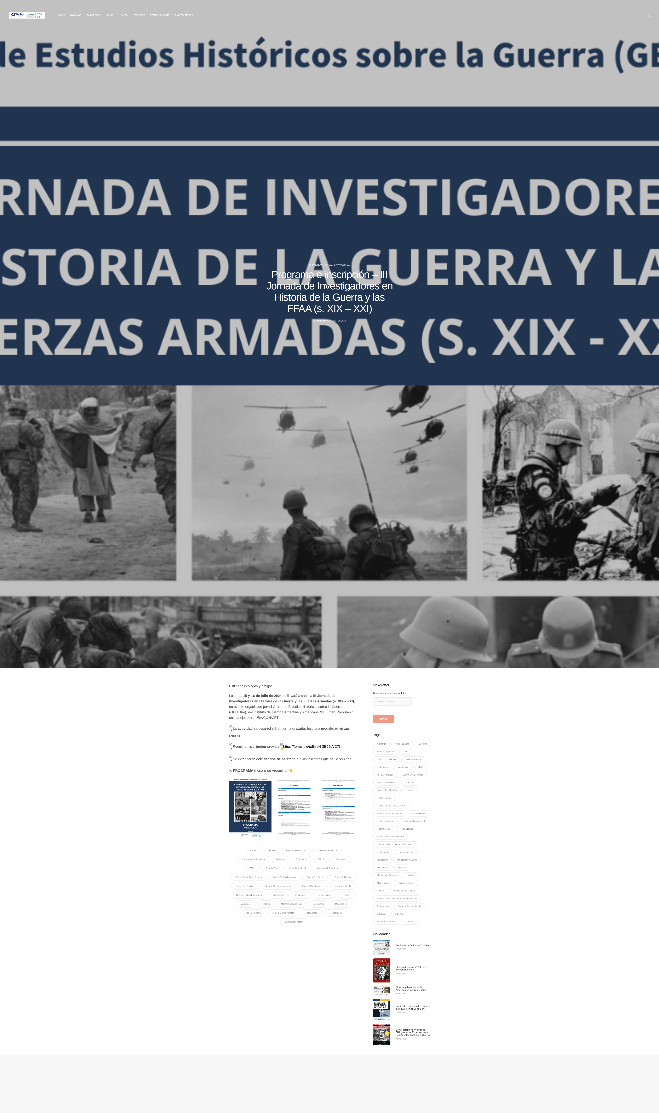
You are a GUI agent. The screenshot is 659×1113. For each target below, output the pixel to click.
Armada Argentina (385, 751)
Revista (123, 15)
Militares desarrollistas (291, 904)
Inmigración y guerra (407, 860)
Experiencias (403, 767)
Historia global (418, 813)
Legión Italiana (324, 895)
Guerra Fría (410, 782)
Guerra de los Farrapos (284, 877)
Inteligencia (300, 895)
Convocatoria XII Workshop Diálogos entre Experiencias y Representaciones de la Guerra (413, 1032)
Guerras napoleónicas (312, 886)
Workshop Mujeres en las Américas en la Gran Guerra (411, 988)
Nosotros (75, 15)
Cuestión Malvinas (413, 759)
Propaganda (311, 913)
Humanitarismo (406, 852)
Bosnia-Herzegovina (295, 850)
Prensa (380, 891)
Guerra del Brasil (315, 877)
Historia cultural (384, 798)
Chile (405, 751)
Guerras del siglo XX (387, 790)
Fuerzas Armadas (385, 775)
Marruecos (246, 904)
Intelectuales (383, 867)
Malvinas (402, 867)
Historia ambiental (342, 886)
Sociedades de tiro (386, 921)
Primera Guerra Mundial (283, 913)
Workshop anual (160, 15)
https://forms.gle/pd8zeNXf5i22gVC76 (312, 746)
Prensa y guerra (253, 913)
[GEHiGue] (27, 15)
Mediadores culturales (387, 875)
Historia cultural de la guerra (391, 806)
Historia (60, 15)
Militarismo (319, 904)
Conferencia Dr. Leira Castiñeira (413, 945)
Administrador (322, 321)
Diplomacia (301, 859)
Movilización (341, 904)
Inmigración (278, 895)
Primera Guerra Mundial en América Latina (397, 898)
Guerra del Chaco (342, 877)
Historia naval (406, 829)
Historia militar (383, 829)
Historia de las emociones (249, 895)
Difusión (328, 265)
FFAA (252, 868)
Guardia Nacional (297, 868)
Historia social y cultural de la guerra (395, 844)
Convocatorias (184, 15)
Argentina (422, 744)
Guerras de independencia (278, 886)
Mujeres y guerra (406, 883)
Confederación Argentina (253, 859)
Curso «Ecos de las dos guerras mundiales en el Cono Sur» (413, 1007)
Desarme (280, 859)
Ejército (321, 859)
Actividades (93, 15)
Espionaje (341, 859)
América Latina (402, 744)
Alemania (381, 744)
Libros (109, 15)
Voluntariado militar (294, 922)
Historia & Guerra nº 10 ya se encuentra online (411, 968)
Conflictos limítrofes (386, 759)
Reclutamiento (335, 913)
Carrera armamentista (327, 850)
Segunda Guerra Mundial (409, 906)
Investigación (342, 265)
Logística (347, 895)
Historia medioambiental (413, 821)
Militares (266, 904)
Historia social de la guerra (390, 836)
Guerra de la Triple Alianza (249, 877)
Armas (272, 850)
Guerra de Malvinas (386, 782)
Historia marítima (385, 821)
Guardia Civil (272, 868)
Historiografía (383, 852)
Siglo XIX (381, 914)
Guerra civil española (327, 868)
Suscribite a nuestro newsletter (390, 693)
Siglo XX (399, 914)
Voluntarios (410, 921)
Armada (254, 850)
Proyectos (139, 15)
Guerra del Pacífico (245, 886)
